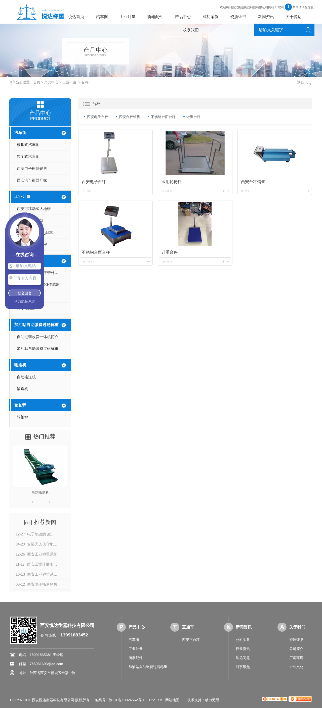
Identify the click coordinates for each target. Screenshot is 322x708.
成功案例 (211, 17)
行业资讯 (243, 649)
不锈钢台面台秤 (163, 117)
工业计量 (127, 17)
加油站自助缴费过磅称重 (36, 324)
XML (160, 700)
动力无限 (212, 700)
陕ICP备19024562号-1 (127, 700)
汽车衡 (102, 17)
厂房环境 (296, 658)
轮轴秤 (20, 405)
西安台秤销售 (129, 117)
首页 (36, 82)
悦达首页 (76, 17)
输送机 (20, 365)
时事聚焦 (243, 667)
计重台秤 (193, 117)
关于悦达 (294, 17)
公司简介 (296, 649)
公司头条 (243, 640)
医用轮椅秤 (172, 182)
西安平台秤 (191, 640)
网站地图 (172, 700)
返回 (301, 82)
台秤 (85, 82)
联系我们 (191, 30)
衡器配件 (155, 17)
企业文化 (296, 667)
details (87, 191)
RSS (152, 700)
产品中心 (183, 17)
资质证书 (238, 17)
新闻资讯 (266, 17)
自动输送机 (40, 493)
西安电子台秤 (97, 117)
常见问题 (243, 658)
